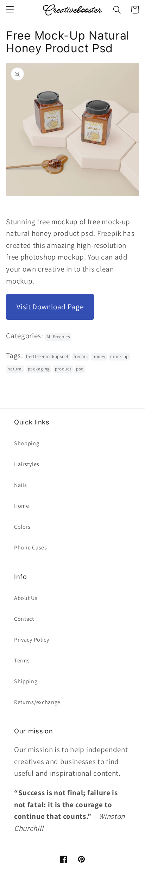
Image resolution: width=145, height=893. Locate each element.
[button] (10, 10)
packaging (39, 369)
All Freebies (58, 337)
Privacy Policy (31, 639)
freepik (81, 356)
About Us (26, 598)
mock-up (119, 356)
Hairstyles (26, 464)
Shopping (26, 443)
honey (99, 356)
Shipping (26, 681)
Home (21, 506)
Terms (22, 660)
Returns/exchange (37, 702)
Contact (24, 619)
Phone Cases (30, 547)
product (63, 369)
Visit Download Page (50, 306)
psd (79, 369)
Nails (20, 485)
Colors (22, 526)
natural (15, 369)
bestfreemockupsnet (47, 356)
